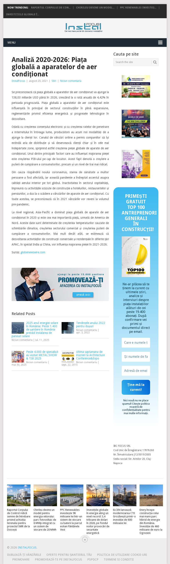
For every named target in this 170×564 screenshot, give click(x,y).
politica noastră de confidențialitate (136, 407)
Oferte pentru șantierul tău (69, 554)
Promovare (21, 559)
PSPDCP (92, 559)
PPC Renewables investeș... (138, 7)
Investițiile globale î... (22, 14)
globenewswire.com (33, 252)
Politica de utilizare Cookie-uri (122, 554)
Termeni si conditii (119, 559)
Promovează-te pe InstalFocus (58, 559)
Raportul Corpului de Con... (50, 7)
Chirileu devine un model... (95, 7)
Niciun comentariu (70, 80)
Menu (11, 42)
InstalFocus (92, 26)
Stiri (54, 80)
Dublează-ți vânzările (24, 554)
